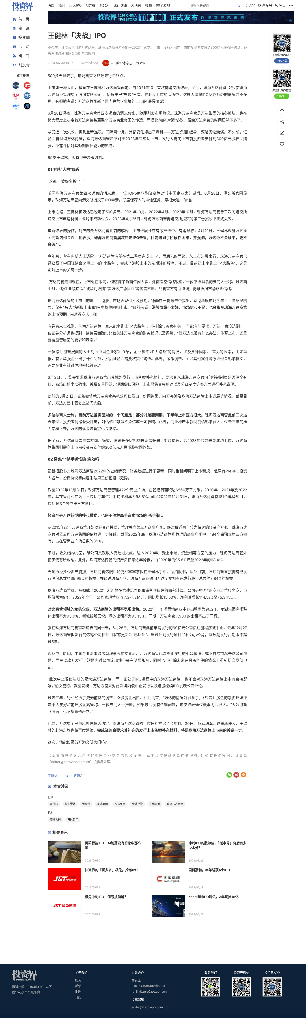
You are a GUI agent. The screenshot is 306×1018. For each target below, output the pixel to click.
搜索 (78, 980)
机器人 (104, 5)
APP (252, 5)
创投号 (24, 65)
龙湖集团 (102, 804)
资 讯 (23, 28)
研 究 (23, 55)
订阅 (78, 997)
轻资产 (78, 776)
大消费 (136, 5)
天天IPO (75, 5)
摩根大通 (55, 819)
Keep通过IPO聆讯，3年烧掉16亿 (213, 897)
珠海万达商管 (175, 804)
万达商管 (119, 804)
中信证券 (154, 804)
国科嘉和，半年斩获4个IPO (209, 870)
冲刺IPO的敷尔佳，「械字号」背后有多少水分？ (217, 845)
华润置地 (70, 804)
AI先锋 (90, 5)
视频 (148, 5)
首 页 (23, 19)
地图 (78, 991)
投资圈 (24, 37)
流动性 (86, 804)
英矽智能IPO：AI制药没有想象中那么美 (113, 845)
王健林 (52, 776)
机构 (51, 812)
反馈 (78, 986)
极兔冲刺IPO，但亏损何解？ (106, 897)
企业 (51, 797)
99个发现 (163, 5)
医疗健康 (120, 5)
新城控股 (137, 804)
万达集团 (72, 819)
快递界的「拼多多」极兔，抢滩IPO (111, 870)
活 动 (23, 46)
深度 (51, 5)
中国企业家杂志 (121, 63)
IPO (65, 776)
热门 (61, 5)
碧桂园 (54, 804)
